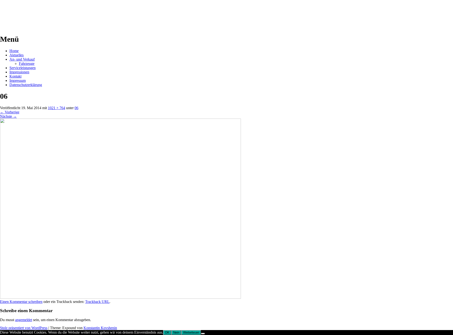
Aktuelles (16, 55)
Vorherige (9, 112)
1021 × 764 (56, 108)
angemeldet (23, 320)
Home (14, 51)
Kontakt (15, 76)
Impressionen (19, 72)
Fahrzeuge (26, 64)
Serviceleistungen (22, 68)
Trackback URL (97, 302)
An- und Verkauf (22, 59)
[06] (120, 297)
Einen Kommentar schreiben (21, 302)
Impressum (17, 81)
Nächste (8, 116)
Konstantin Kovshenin (100, 328)
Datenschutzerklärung (25, 85)
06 (76, 108)
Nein (176, 332)
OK (167, 332)
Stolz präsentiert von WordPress (23, 328)
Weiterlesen (191, 332)
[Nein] (203, 333)
